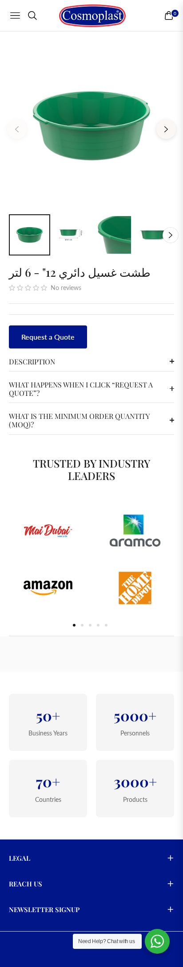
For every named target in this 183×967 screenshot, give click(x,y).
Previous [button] (17, 129)
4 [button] (98, 625)
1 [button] (74, 625)
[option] (91, 125)
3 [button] (90, 625)
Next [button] (166, 129)
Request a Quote (48, 337)
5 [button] (106, 625)
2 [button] (82, 625)
